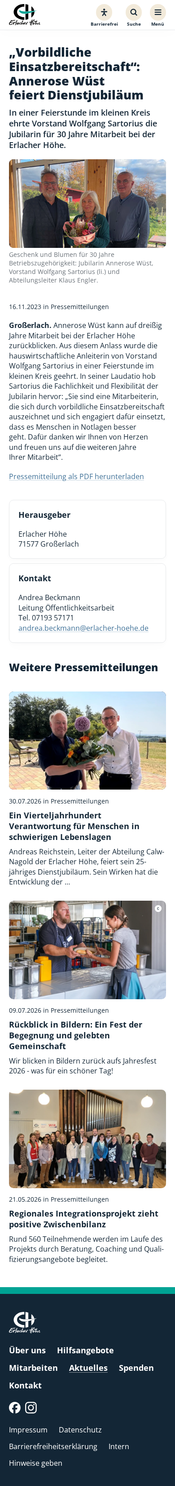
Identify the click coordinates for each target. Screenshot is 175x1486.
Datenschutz (80, 1430)
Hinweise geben (35, 1463)
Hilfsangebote (85, 1350)
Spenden (136, 1367)
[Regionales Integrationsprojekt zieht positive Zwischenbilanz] (87, 1177)
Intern (119, 1446)
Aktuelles (88, 1367)
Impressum (28, 1430)
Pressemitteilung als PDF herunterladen (76, 476)
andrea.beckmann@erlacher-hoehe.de (83, 628)
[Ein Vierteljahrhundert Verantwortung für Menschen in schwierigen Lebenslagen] (87, 789)
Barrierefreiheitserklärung (53, 1446)
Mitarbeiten (33, 1367)
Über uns (27, 1350)
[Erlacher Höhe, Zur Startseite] (24, 15)
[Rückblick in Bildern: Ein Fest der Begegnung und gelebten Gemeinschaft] (87, 988)
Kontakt (25, 1385)
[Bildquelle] (158, 908)
